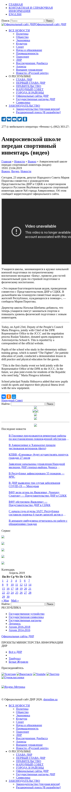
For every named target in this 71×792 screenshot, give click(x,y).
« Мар (5, 600)
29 (3, 596)
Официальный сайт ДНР (50, 24)
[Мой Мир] (14, 396)
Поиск (5, 20)
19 (21, 588)
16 (8, 588)
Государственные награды (25, 620)
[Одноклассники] (9, 396)
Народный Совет (12, 400)
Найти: (5, 403)
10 (12, 584)
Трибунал (15, 658)
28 (29, 592)
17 (12, 588)
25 (16, 592)
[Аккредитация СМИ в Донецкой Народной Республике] (2, 537)
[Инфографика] (2, 563)
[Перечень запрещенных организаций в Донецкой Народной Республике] (2, 550)
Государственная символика (26, 617)
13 (25, 584)
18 (16, 588)
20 (25, 588)
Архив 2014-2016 (19, 630)
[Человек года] (37, 411)
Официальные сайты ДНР (17, 636)
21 (29, 588)
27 (25, 592)
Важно (5, 171)
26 (21, 592)
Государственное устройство (26, 613)
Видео (15, 171)
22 (3, 592)
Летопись (15, 623)
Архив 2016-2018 (19, 626)
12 (21, 584)
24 (12, 592)
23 (8, 592)
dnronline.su (50, 699)
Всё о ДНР (15, 651)
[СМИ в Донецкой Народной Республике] (2, 543)
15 (3, 588)
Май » (15, 600)
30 (8, 596)
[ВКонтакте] (3, 396)
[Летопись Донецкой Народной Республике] (2, 556)
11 (16, 584)
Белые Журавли (18, 661)
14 (29, 584)
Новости (26, 171)
